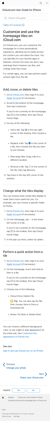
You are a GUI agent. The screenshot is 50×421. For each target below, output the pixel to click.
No (33, 390)
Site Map (16, 416)
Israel (4, 410)
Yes (18, 390)
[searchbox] (25, 18)
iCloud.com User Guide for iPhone (21, 10)
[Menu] (47, 3)
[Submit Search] (5, 18)
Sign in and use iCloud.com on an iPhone (23, 350)
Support (11, 397)
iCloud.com (18, 94)
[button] (41, 3)
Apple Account (14, 98)
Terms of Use (6, 416)
